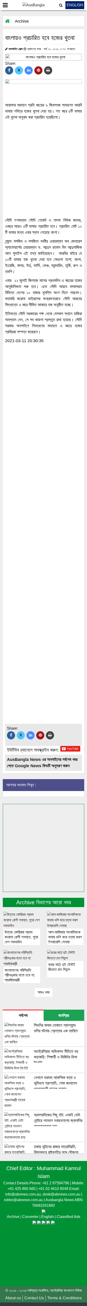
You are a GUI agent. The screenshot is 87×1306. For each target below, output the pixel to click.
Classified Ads (68, 1217)
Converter (30, 1217)
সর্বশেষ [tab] (23, 1015)
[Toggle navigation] (5, 5)
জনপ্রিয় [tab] (63, 1015)
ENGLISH (75, 5)
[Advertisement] (43, 168)
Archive (22, 21)
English (48, 1217)
